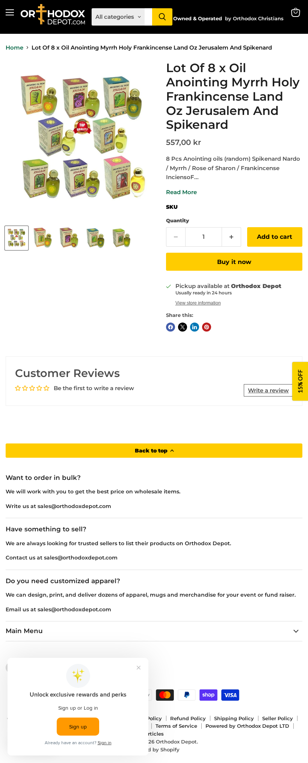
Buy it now (234, 261)
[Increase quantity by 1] (231, 237)
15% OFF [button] (300, 382)
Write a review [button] (268, 390)
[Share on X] (182, 327)
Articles (154, 734)
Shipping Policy (234, 718)
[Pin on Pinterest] (206, 327)
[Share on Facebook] (170, 327)
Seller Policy (277, 718)
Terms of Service (176, 726)
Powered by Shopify (154, 749)
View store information (198, 303)
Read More (181, 192)
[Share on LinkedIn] (194, 327)
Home (14, 47)
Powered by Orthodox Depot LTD (247, 726)
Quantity (177, 220)
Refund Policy (188, 718)
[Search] (162, 17)
